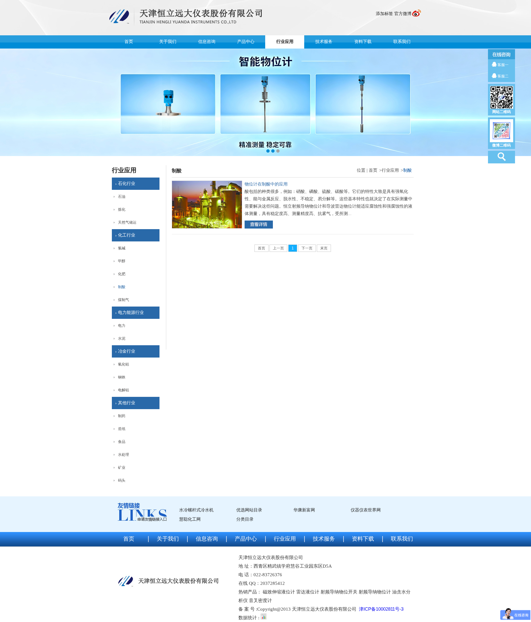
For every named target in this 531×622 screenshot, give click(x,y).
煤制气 (123, 300)
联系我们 (402, 41)
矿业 (121, 467)
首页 (128, 41)
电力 (121, 325)
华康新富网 (304, 510)
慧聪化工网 (190, 519)
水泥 (121, 338)
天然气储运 (127, 222)
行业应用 (284, 41)
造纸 (121, 429)
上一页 (278, 248)
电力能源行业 (131, 312)
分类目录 (245, 519)
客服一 (503, 65)
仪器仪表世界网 (366, 510)
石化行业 (126, 183)
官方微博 (402, 13)
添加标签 (384, 13)
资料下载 (363, 41)
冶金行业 (126, 351)
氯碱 (121, 248)
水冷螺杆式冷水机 (196, 510)
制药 (121, 416)
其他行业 (126, 403)
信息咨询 (206, 41)
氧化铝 (123, 364)
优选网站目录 (249, 510)
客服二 (503, 76)
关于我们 (167, 41)
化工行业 (126, 235)
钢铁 (121, 377)
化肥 (121, 274)
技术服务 (323, 41)
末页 (324, 248)
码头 (121, 480)
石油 (121, 196)
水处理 (123, 454)
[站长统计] (264, 617)
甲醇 (121, 261)
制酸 (121, 287)
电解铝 (123, 390)
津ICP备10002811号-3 (381, 609)
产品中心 (245, 41)
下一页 (307, 248)
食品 (121, 442)
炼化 (121, 209)
